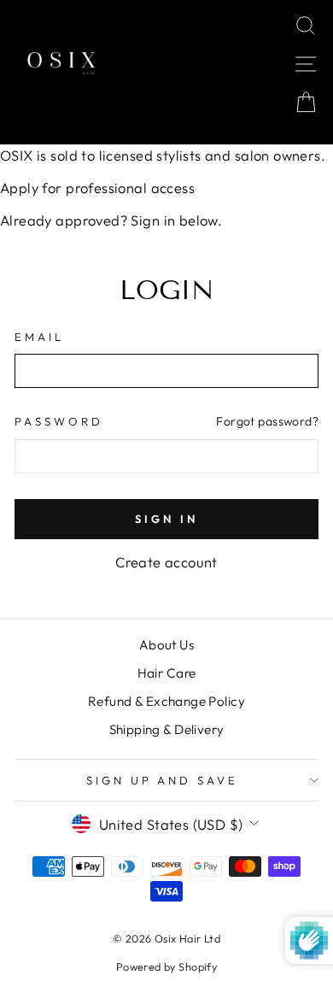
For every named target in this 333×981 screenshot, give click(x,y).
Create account (166, 562)
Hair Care (166, 673)
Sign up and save (162, 780)
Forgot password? (267, 421)
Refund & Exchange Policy (166, 701)
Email (39, 337)
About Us (166, 645)
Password (59, 421)
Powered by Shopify (166, 966)
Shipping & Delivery (167, 729)
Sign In (166, 519)
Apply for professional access (97, 188)
